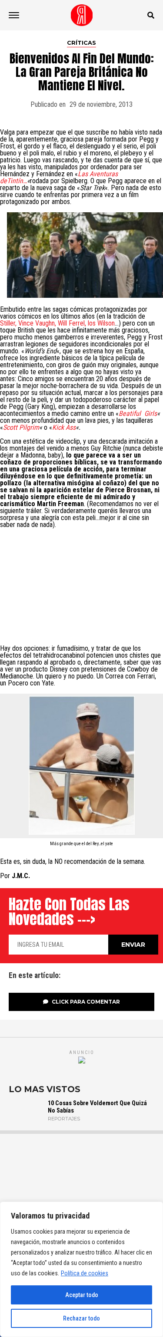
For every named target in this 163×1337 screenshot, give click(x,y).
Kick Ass (64, 427)
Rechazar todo (81, 1318)
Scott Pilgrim (21, 427)
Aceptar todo (81, 1294)
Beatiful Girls (138, 413)
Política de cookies (84, 1273)
